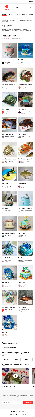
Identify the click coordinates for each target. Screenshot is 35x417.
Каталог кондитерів (7, 1)
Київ (16, 359)
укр (30, 1)
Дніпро (6, 359)
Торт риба (5, 21)
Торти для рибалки (10, 347)
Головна (4, 20)
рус (32, 1)
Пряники (24, 14)
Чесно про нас (17, 1)
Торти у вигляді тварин (26, 20)
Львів (26, 359)
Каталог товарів (11, 20)
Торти (10, 14)
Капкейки (17, 14)
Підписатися (28, 402)
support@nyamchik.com (17, 414)
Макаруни (31, 14)
